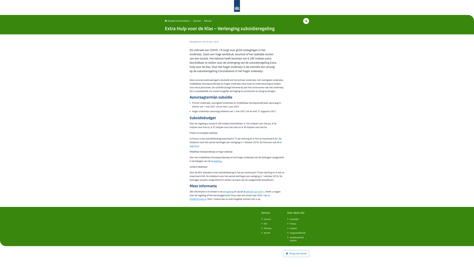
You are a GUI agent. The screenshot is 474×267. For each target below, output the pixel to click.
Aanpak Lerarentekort (178, 20)
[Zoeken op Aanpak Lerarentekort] (306, 21)
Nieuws (208, 20)
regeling (217, 161)
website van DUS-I (255, 191)
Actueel (197, 20)
